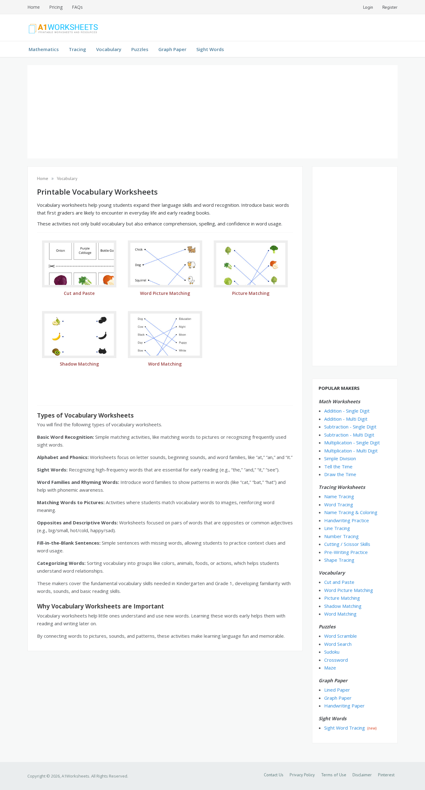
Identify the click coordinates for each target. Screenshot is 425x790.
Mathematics (44, 49)
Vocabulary (108, 49)
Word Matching (340, 614)
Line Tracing (337, 528)
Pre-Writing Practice (346, 552)
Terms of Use (333, 775)
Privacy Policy (302, 775)
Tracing (77, 49)
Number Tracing (341, 536)
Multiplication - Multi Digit (351, 450)
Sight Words (210, 49)
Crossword (336, 660)
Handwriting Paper (344, 705)
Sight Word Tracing (344, 728)
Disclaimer (362, 775)
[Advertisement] (212, 111)
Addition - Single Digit (347, 411)
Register (390, 7)
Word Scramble (340, 636)
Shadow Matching (343, 606)
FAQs (77, 7)
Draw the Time (340, 474)
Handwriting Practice (346, 520)
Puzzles (139, 49)
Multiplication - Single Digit (352, 442)
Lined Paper (337, 690)
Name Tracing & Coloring (350, 512)
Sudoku (331, 652)
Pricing (56, 7)
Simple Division (340, 458)
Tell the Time (338, 466)
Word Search (338, 644)
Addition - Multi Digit (345, 419)
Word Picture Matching (348, 590)
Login (368, 7)
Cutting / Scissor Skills (347, 544)
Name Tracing (339, 496)
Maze (330, 668)
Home (33, 7)
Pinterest (386, 775)
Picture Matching (342, 598)
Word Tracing (338, 504)
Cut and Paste (339, 582)
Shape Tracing (339, 560)
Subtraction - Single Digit (350, 426)
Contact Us (273, 775)
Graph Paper (172, 49)
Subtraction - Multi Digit (349, 435)
